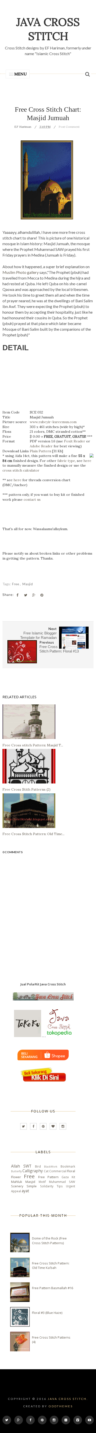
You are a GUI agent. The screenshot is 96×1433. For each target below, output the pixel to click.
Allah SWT (21, 1166)
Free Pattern (48, 1177)
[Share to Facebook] (17, 595)
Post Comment (69, 127)
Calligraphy (32, 1170)
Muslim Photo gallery (20, 272)
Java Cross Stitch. (68, 1399)
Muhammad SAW (62, 1182)
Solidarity (46, 1186)
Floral (71, 1171)
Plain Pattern (40, 451)
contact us (32, 499)
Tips (60, 1186)
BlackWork (50, 1166)
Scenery (17, 1186)
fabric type (66, 460)
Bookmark (68, 1166)
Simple (32, 1186)
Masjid (27, 584)
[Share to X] (25, 595)
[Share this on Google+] (33, 595)
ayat (25, 1191)
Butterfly (16, 1171)
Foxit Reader (74, 441)
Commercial (57, 1171)
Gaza (65, 1177)
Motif (42, 1182)
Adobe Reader (41, 446)
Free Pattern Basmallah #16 (52, 1288)
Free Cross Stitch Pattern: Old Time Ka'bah (50, 1265)
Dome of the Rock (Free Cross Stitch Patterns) (49, 1240)
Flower (16, 1177)
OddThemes (60, 1406)
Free (16, 584)
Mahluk (16, 1181)
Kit (73, 1177)
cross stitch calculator (20, 470)
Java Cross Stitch (48, 29)
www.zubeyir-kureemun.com (53, 422)
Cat (46, 1171)
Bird (38, 1166)
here (87, 460)
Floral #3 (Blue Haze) (47, 1312)
